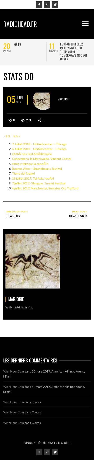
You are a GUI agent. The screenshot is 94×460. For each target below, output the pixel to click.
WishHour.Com (13, 371)
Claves (36, 402)
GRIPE (17, 44)
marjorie (63, 99)
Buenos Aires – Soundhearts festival (37, 168)
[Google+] (47, 4)
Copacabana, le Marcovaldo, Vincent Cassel (41, 159)
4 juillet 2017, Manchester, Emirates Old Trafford (45, 188)
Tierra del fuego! (23, 173)
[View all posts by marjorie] (43, 99)
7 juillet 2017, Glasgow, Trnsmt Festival (38, 183)
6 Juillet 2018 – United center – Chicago (39, 149)
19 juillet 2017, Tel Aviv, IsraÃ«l (33, 178)
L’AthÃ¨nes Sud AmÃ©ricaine (32, 154)
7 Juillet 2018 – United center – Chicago (39, 144)
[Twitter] (55, 4)
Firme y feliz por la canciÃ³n (30, 164)
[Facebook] (39, 4)
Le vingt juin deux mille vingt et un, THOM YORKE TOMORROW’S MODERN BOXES (73, 51)
